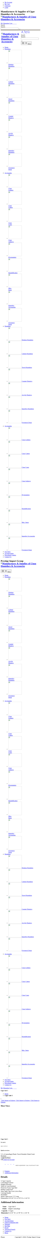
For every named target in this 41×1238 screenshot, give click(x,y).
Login (6, 7)
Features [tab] (7, 1171)
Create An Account (8, 1159)
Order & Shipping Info (11, 1222)
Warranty (7, 1224)
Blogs (6, 1233)
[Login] (22, 33)
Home (6, 1217)
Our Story (8, 1219)
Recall (6, 1228)
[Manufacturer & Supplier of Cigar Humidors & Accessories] (20, 19)
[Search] (28, 33)
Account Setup (9, 1221)
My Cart (7, 4)
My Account (8, 2)
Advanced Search (10, 1229)
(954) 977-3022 (10, 1237)
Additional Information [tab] (11, 1173)
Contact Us (8, 1231)
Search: (3, 27)
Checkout (7, 6)
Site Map (7, 1226)
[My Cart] (25, 33)
